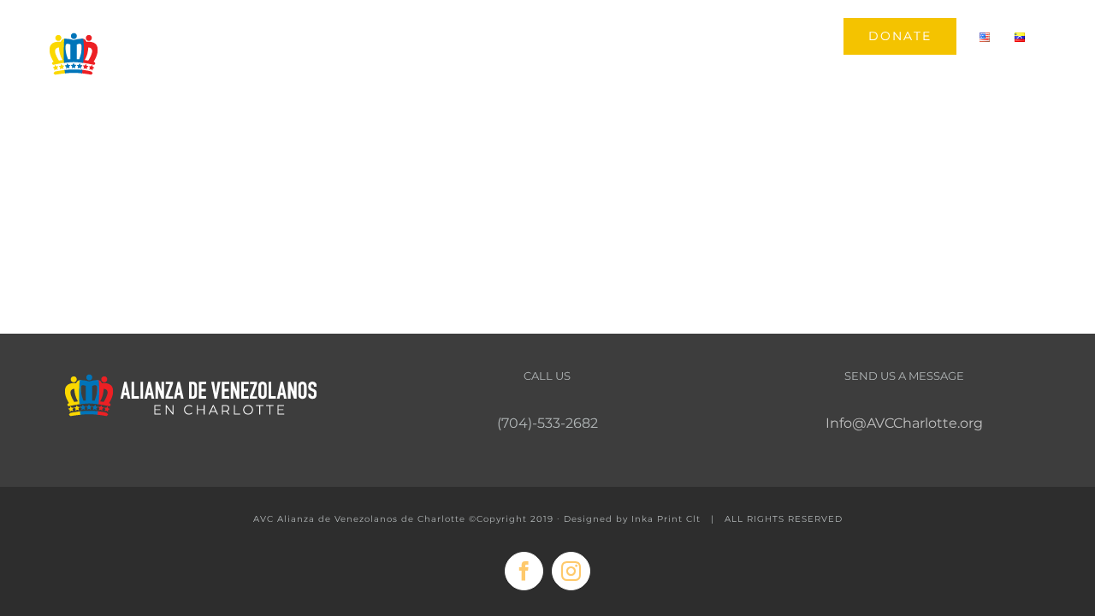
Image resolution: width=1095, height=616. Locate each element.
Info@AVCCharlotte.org (904, 423)
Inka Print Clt (666, 518)
